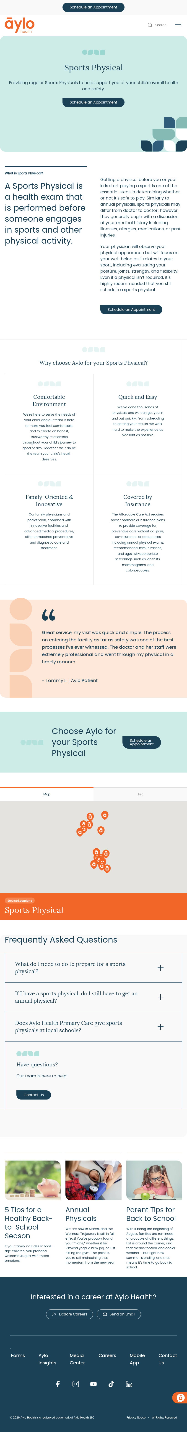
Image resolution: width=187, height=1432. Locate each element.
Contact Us (34, 1095)
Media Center (77, 1359)
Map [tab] (46, 794)
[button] (105, 815)
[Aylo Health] (19, 25)
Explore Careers (73, 1314)
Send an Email (122, 1314)
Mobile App (137, 1359)
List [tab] (140, 794)
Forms (18, 1355)
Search (160, 25)
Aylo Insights (47, 1359)
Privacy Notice (136, 1417)
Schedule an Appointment (93, 7)
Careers (107, 1355)
